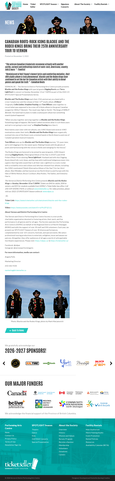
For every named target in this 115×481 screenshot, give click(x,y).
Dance (34, 433)
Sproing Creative (104, 478)
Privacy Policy (10, 439)
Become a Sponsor (66, 442)
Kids (34, 436)
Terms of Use (10, 442)
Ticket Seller (33, 5)
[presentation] (4, 363)
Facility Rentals (100, 4)
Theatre (35, 429)
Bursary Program (65, 439)
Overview (63, 429)
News (7, 432)
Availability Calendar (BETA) (97, 445)
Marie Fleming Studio (94, 433)
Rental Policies (92, 439)
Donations (63, 451)
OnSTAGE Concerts (40, 439)
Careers (62, 454)
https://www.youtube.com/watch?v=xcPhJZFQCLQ (31, 207)
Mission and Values (66, 436)
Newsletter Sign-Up (13, 445)
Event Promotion (93, 436)
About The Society (82, 4)
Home (25, 4)
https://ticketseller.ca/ (59, 241)
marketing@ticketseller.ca (15, 270)
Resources (90, 442)
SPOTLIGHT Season (48, 4)
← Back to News (16, 330)
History (62, 433)
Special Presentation (40, 442)
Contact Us (9, 435)
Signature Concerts (65, 5)
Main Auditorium (93, 429)
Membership (64, 445)
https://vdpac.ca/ (42, 241)
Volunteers (63, 448)
